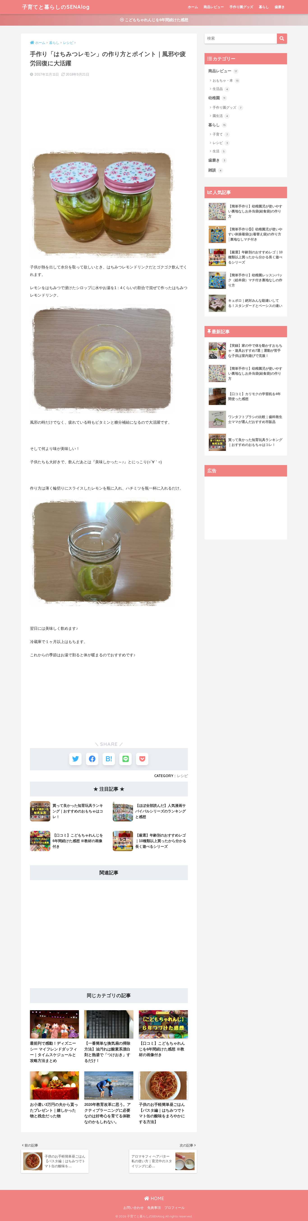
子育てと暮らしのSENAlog (56, 7)
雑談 (214, 170)
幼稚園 (216, 98)
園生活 (220, 116)
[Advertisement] (109, 113)
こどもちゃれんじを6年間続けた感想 (156, 20)
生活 (219, 151)
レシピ (182, 776)
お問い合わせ (133, 1208)
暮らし (264, 7)
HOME (156, 1198)
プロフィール (174, 1208)
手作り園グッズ (241, 7)
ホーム (193, 7)
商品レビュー (214, 7)
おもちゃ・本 (226, 80)
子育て (220, 134)
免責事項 (154, 1208)
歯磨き (280, 7)
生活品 (220, 89)
